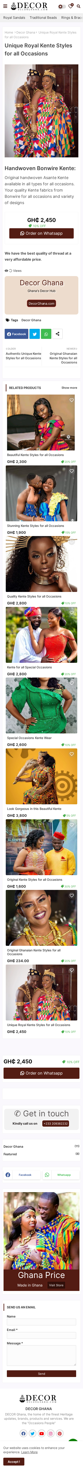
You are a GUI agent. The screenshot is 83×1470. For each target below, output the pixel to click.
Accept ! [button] (14, 1462)
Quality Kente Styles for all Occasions (34, 596)
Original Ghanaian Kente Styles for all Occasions (33, 952)
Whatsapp (46, 334)
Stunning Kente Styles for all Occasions (35, 526)
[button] (78, 6)
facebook (25, 1174)
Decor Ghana (25, 32)
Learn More (29, 1452)
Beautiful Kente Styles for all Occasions (35, 455)
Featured (41, 1154)
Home (9, 32)
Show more (69, 387)
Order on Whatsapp (44, 233)
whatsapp (64, 1174)
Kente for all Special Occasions (29, 667)
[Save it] (71, 400)
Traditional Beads (43, 17)
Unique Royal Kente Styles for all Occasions (38, 1025)
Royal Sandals (14, 17)
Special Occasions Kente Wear (29, 738)
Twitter (34, 334)
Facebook (19, 334)
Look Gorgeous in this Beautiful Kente (34, 809)
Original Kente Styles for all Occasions (34, 879)
